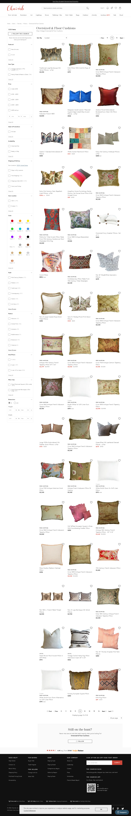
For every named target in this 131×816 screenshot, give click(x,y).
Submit (117, 762)
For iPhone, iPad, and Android (94, 780)
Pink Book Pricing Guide (15, 776)
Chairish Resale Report (73, 780)
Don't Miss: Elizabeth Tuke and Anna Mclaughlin (65, 1)
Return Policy (12, 768)
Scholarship (70, 776)
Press (68, 772)
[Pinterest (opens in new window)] (118, 808)
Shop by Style (51, 761)
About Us (69, 761)
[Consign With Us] (112, 8)
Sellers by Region (52, 772)
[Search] (88, 8)
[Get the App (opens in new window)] (91, 788)
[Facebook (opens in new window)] (113, 808)
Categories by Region (53, 768)
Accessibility (12, 780)
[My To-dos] (108, 8)
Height (10, 407)
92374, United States (22, 165)
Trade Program (32, 764)
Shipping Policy (13, 772)
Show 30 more (12, 350)
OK (101, 809)
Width (10, 415)
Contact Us (12, 764)
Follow (80, 741)
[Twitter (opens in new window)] (123, 808)
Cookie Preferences (30, 810)
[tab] (20, 49)
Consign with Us (32, 772)
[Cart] (120, 8)
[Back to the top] (126, 805)
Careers (69, 768)
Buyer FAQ (31, 761)
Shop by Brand (52, 764)
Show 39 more (12, 309)
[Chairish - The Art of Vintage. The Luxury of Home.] (15, 8)
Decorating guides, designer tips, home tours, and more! (102, 772)
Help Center (12, 761)
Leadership (70, 764)
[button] (116, 8)
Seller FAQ (31, 776)
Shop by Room (51, 776)
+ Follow (20, 33)
